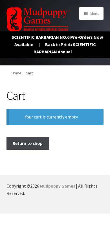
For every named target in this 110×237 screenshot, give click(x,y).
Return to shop (28, 143)
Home (16, 73)
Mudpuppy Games (57, 186)
